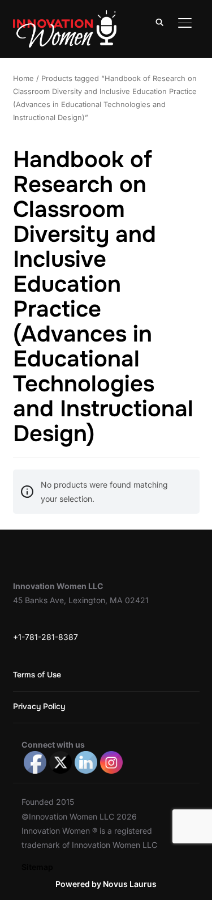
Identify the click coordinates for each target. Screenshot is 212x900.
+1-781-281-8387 (45, 637)
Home (23, 78)
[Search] (160, 21)
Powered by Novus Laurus (106, 884)
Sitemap (37, 867)
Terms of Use (37, 674)
